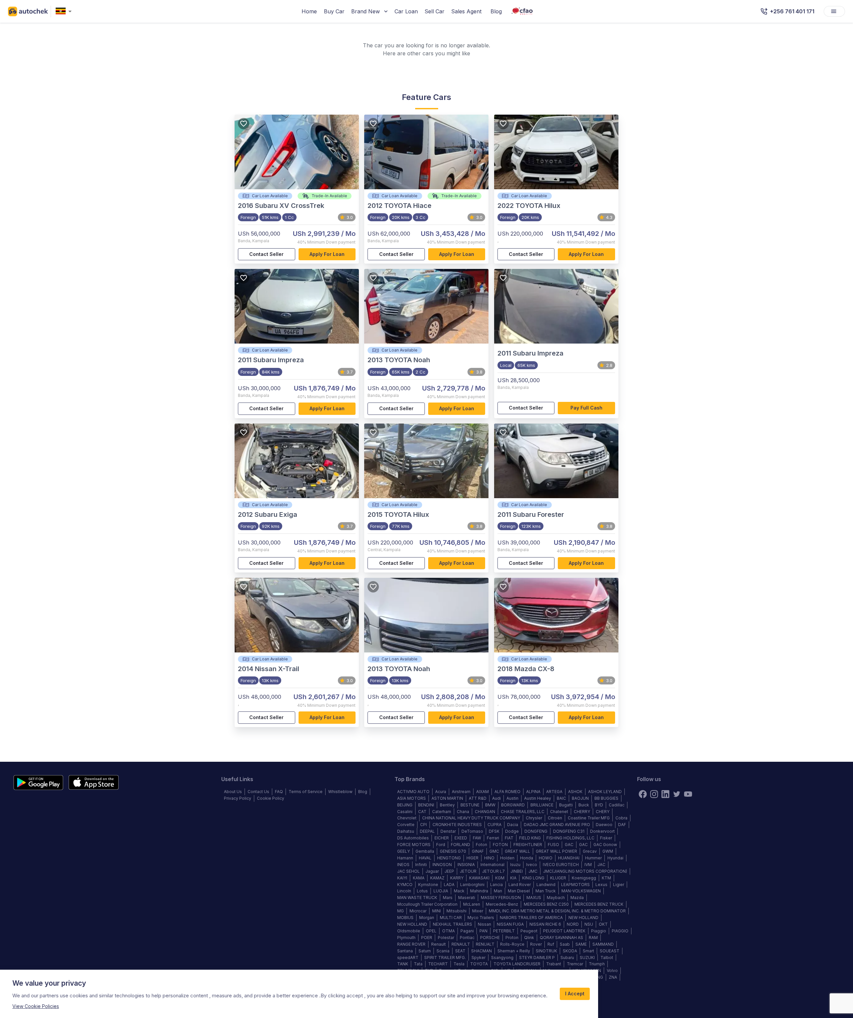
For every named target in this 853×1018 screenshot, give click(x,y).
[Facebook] (642, 794)
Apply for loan (327, 254)
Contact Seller (266, 254)
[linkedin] (665, 794)
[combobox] (65, 11)
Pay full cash (586, 408)
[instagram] (654, 794)
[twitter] (676, 794)
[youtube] (688, 794)
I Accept (574, 993)
